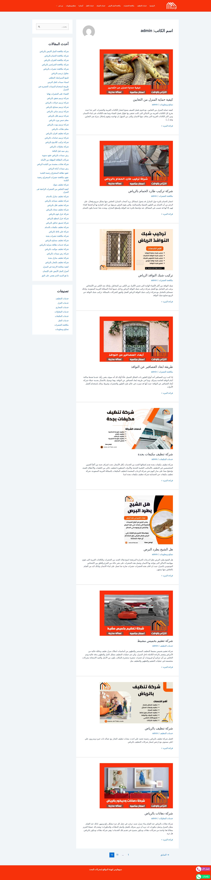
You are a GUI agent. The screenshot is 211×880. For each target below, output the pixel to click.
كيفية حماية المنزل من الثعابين (153, 99)
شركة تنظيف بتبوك (61, 184)
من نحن (60, 6)
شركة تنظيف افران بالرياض (57, 133)
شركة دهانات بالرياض (159, 813)
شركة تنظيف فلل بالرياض (58, 205)
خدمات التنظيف (142, 6)
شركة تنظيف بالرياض (159, 728)
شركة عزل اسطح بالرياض (58, 218)
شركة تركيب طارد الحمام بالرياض (150, 191)
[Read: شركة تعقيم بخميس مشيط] (136, 613)
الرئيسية (152, 6)
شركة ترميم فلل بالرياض (58, 116)
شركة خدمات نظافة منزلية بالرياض (54, 245)
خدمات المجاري (62, 307)
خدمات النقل (90, 6)
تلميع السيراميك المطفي (58, 77)
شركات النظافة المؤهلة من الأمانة (55, 160)
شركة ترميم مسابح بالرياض (57, 107)
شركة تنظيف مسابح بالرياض (57, 240)
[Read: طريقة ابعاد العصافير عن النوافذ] (136, 339)
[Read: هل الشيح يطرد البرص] (148, 520)
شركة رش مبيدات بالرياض (58, 253)
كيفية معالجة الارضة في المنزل (56, 266)
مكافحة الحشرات (129, 6)
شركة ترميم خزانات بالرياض (57, 102)
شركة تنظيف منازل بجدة (58, 258)
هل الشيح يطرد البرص (158, 549)
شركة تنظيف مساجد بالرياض (57, 201)
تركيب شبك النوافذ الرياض (155, 275)
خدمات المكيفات (166, 459)
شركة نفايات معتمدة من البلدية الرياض (53, 164)
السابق (165, 854)
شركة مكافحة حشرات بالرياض (56, 69)
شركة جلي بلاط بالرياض (59, 231)
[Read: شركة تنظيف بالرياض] (136, 702)
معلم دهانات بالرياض (60, 129)
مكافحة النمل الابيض (114, 6)
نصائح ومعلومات (71, 6)
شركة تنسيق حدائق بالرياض (57, 223)
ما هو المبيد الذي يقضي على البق (55, 275)
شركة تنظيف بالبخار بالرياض (57, 262)
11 (117, 854)
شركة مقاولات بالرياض (59, 146)
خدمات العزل (63, 303)
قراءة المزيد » (167, 125)
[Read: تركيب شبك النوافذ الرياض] (136, 249)
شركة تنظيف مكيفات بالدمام (57, 227)
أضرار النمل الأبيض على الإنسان (56, 271)
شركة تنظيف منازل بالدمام (57, 196)
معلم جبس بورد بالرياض (59, 120)
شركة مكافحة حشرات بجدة (57, 236)
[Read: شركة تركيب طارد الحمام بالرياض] (136, 163)
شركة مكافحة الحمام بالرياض (56, 55)
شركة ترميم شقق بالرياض (58, 98)
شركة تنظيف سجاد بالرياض (57, 209)
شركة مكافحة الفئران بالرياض (56, 60)
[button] (57, 6)
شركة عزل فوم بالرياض (59, 214)
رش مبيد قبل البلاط (60, 151)
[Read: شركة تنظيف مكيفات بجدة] (136, 428)
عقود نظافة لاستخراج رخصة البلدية (54, 173)
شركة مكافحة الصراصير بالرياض (55, 64)
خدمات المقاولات (166, 818)
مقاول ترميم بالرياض (60, 73)
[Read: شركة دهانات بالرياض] (136, 785)
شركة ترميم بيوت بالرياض (58, 124)
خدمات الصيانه (101, 6)
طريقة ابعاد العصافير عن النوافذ (152, 367)
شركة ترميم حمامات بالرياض (57, 138)
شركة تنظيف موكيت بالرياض (57, 249)
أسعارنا (81, 6)
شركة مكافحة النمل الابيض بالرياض (54, 51)
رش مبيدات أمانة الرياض (58, 168)
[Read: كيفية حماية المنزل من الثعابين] (136, 71)
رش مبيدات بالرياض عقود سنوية (55, 155)
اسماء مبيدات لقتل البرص (57, 82)
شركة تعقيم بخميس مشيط (155, 641)
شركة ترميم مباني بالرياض (58, 111)
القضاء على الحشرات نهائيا (58, 94)
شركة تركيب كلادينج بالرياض (57, 142)
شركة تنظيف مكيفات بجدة (155, 454)
